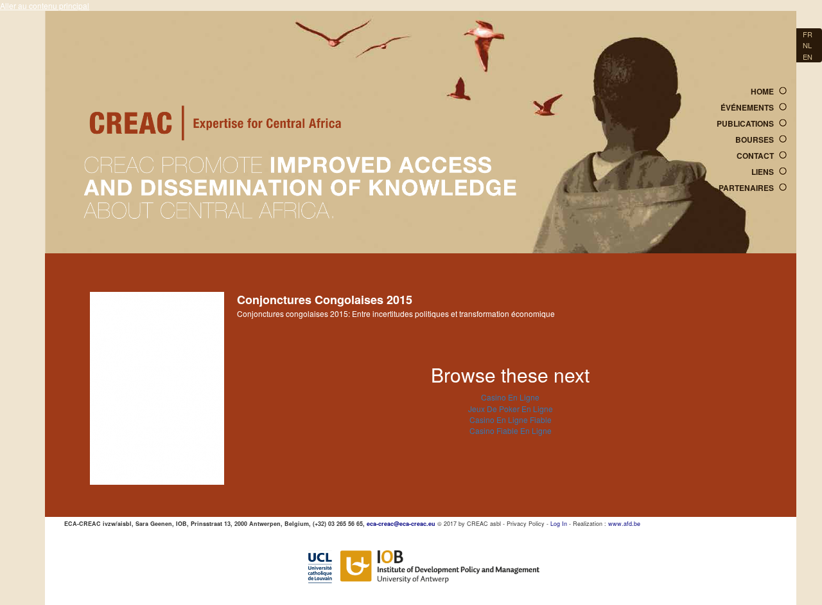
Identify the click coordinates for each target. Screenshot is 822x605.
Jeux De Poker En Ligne (510, 408)
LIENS (762, 171)
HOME (762, 91)
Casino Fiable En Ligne (510, 430)
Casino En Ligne (510, 397)
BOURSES (754, 139)
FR (807, 34)
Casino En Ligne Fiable (510, 419)
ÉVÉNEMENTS (747, 107)
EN (807, 56)
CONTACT (755, 155)
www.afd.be (624, 523)
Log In (558, 523)
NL (807, 45)
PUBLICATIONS (745, 123)
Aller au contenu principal (44, 5)
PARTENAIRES (746, 188)
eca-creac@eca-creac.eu (401, 523)
